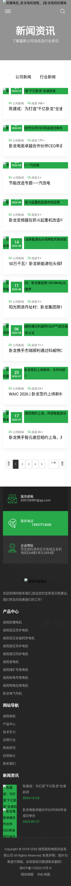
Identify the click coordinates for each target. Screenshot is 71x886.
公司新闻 (23, 77)
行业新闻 (48, 77)
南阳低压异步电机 (15, 630)
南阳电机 (9, 716)
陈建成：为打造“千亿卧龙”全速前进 (35, 108)
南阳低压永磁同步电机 (19, 638)
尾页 (62, 463)
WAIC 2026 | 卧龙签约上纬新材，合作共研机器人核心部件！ (35, 394)
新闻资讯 (9, 748)
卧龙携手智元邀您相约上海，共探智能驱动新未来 (35, 437)
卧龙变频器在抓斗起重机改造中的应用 (35, 220)
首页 (8, 463)
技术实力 (9, 732)
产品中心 (9, 724)
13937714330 (41, 525)
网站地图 (27, 874)
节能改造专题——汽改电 (29, 183)
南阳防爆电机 (12, 622)
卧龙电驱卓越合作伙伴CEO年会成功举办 (35, 146)
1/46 (53, 462)
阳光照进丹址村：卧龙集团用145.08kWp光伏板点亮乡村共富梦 (35, 307)
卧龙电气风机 (12, 693)
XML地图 (43, 874)
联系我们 (9, 763)
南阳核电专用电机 (15, 678)
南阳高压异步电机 (15, 646)
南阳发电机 (11, 662)
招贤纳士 (9, 756)
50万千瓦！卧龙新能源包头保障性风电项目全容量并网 (35, 263)
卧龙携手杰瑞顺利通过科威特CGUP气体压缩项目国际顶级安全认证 (35, 350)
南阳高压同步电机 (15, 654)
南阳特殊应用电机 (15, 685)
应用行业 (9, 740)
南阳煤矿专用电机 (15, 670)
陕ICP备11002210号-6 (35, 868)
